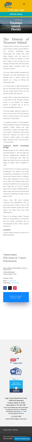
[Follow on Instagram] (15, 288)
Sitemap (15, 430)
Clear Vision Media (8, 438)
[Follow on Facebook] (5, 288)
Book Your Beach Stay (22, 439)
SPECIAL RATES (16, 14)
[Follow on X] (10, 288)
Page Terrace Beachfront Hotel (16, 383)
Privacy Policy (7, 430)
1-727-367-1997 (11, 281)
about (22, 411)
